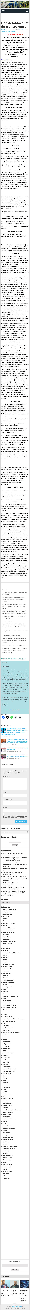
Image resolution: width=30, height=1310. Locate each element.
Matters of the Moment (10, 1069)
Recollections (6, 1116)
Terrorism (5, 1153)
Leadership (6, 1062)
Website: (5, 807)
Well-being (6, 1173)
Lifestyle (5, 1064)
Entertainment (7, 1000)
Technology (6, 1151)
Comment (5, 946)
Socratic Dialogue (8, 1137)
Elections (5, 993)
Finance (5, 1014)
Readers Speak (7, 1114)
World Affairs (6, 1178)
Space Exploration (8, 1139)
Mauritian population (9, 1071)
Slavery (5, 1130)
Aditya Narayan (4, 29)
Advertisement (7, 912)
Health (4, 1034)
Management (6, 1066)
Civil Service (6, 939)
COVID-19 (5, 957)
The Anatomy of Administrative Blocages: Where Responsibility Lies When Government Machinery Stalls (15, 859)
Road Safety (6, 1121)
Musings (5, 1078)
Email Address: (7, 800)
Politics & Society (8, 1103)
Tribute (5, 1169)
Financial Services (8, 1016)
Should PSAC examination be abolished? (14, 876)
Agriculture (6, 916)
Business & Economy (9, 927)
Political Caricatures (8, 1098)
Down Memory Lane (8, 980)
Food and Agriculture (9, 1021)
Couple (5, 955)
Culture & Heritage (8, 964)
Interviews (6, 1046)
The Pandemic (7, 1160)
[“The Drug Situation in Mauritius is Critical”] (14, 1284)
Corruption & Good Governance (12, 953)
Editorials (5, 989)
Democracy (6, 971)
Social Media (6, 1132)
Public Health (6, 1107)
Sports (4, 1144)
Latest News (4, 31)
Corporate (6, 950)
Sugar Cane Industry (9, 1148)
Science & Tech (7, 1126)
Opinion (5, 1091)
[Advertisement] (15, 15)
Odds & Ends (6, 1087)
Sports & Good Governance (10, 1146)
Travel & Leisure (7, 1167)
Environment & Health (9, 1007)
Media (4, 1075)
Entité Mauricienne (8, 895)
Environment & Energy (9, 1005)
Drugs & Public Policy (9, 982)
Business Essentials (8, 930)
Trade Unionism (7, 1164)
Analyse (5, 918)
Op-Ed (4, 1089)
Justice (4, 1050)
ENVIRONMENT (7, 1003)
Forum (4, 1023)
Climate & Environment (9, 941)
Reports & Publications (9, 1119)
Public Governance (8, 1105)
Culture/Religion (7, 966)
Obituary (5, 1085)
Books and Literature (9, 923)
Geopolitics (6, 1025)
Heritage (5, 1037)
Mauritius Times (17, 1306)
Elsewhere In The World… (10, 996)
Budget (5, 925)
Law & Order (6, 1060)
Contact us (8, 1308)
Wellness (5, 1176)
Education (5, 991)
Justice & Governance (9, 1053)
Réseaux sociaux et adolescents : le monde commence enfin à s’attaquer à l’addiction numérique (15, 864)
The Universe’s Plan (8, 885)
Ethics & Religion (7, 1009)
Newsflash (6, 1082)
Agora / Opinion (7, 914)
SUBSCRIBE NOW (15, 710)
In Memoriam (7, 1041)
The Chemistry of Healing (10, 882)
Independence (7, 1044)
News (4, 1080)
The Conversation (8, 1155)
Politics (5, 1100)
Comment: (6, 776)
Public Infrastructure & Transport (12, 1110)
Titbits (4, 1162)
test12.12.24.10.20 (19, 1308)
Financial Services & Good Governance (14, 1019)
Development (7, 973)
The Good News (7, 1157)
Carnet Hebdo (7, 937)
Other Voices (6, 1094)
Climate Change (7, 943)
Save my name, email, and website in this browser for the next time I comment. (15, 816)
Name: (5, 792)
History (5, 1039)
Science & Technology (9, 1128)
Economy (5, 984)
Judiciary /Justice (7, 1048)
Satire (4, 1123)
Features (5, 1012)
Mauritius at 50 (7, 1073)
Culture (5, 959)
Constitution (6, 948)
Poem (4, 1096)
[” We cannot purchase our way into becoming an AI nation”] (5, 1284)
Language (5, 1055)
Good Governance (23, 29)
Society (5, 1135)
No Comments (11, 31)
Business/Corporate (8, 932)
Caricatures (6, 934)
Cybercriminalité (7, 968)
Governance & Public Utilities (11, 1032)
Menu (4, 11)
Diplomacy (6, 978)
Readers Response (8, 1112)
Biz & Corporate (7, 921)
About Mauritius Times (9, 909)
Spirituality (6, 1141)
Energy (5, 998)
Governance (6, 1030)
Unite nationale (7, 1171)
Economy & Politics (8, 987)
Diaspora (5, 975)
